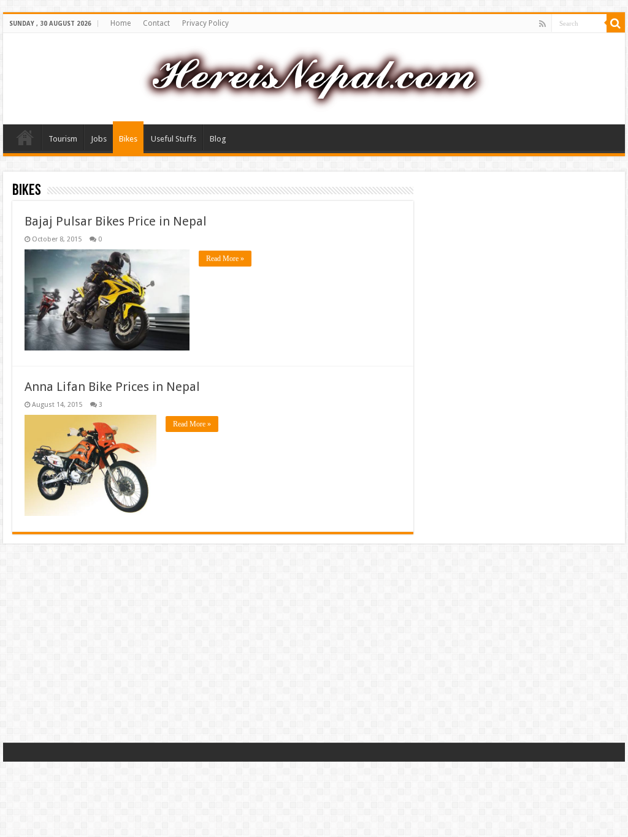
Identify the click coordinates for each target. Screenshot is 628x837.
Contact (156, 23)
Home (120, 23)
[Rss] (542, 24)
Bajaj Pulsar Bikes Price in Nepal (116, 221)
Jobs (99, 138)
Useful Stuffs (173, 138)
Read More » (225, 258)
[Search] (616, 23)
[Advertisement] (314, 644)
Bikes (128, 138)
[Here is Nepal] (314, 76)
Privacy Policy (205, 23)
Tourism (62, 138)
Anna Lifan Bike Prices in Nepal (112, 386)
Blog (218, 138)
